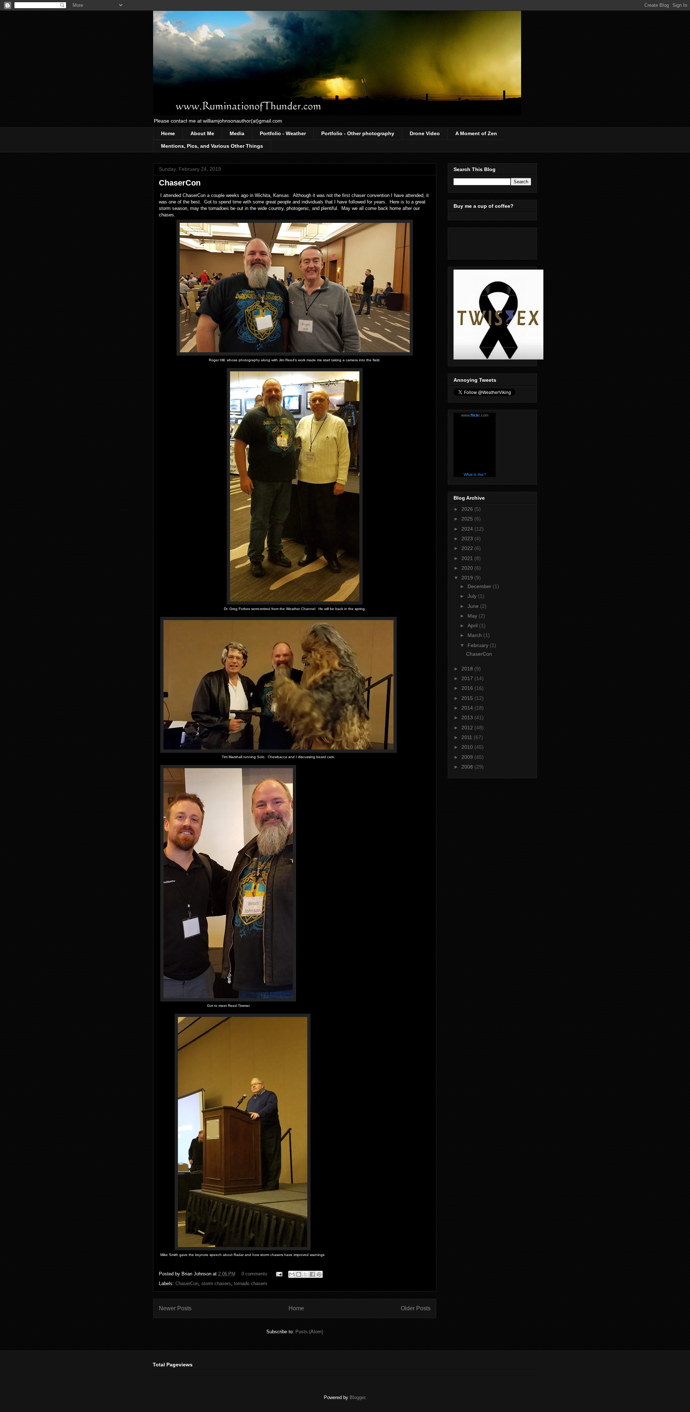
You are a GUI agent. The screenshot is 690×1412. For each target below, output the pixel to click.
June (474, 606)
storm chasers (216, 1283)
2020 (467, 568)
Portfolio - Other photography (357, 133)
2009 (467, 757)
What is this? (475, 474)
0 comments (254, 1273)
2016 (467, 688)
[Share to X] (305, 1274)
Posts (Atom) (309, 1331)
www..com (474, 415)
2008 (467, 767)
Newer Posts (175, 1308)
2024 (467, 529)
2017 (467, 678)
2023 (467, 538)
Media (237, 133)
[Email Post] (278, 1273)
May (473, 616)
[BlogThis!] (298, 1274)
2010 (467, 747)
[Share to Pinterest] (319, 1274)
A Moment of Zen (476, 133)
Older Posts (416, 1308)
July (473, 596)
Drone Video (425, 133)
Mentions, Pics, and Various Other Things (212, 146)
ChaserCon (180, 182)
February (479, 645)
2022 (467, 548)
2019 (467, 578)
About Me (202, 133)
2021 (467, 558)
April (473, 625)
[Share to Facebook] (312, 1274)
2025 (467, 519)
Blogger (357, 1397)
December (480, 586)
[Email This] (291, 1274)
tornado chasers (250, 1283)
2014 (467, 708)
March (475, 635)
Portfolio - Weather (283, 133)
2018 (467, 668)
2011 (467, 737)
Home (168, 133)
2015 (467, 698)
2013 (467, 717)
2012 (467, 727)
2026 (467, 509)
